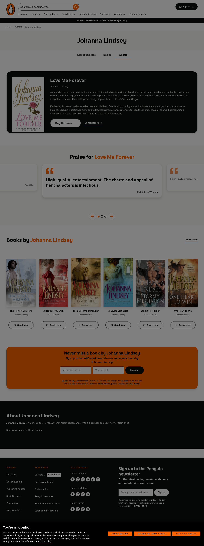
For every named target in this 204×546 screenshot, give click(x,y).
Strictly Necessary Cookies (152, 534)
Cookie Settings (120, 534)
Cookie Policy (45, 541)
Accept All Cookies (186, 534)
